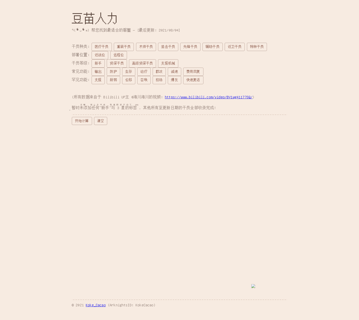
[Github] (87, 274)
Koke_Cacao (96, 305)
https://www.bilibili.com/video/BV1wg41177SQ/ (209, 97)
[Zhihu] (156, 274)
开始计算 (82, 121)
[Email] (110, 274)
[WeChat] (133, 274)
